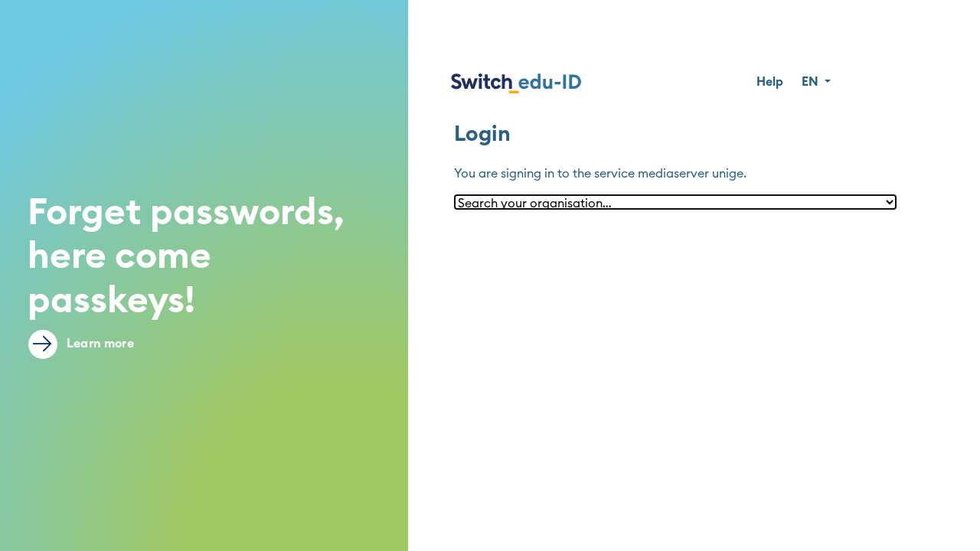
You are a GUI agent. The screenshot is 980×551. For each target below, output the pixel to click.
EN (812, 82)
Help (769, 82)
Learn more (99, 343)
